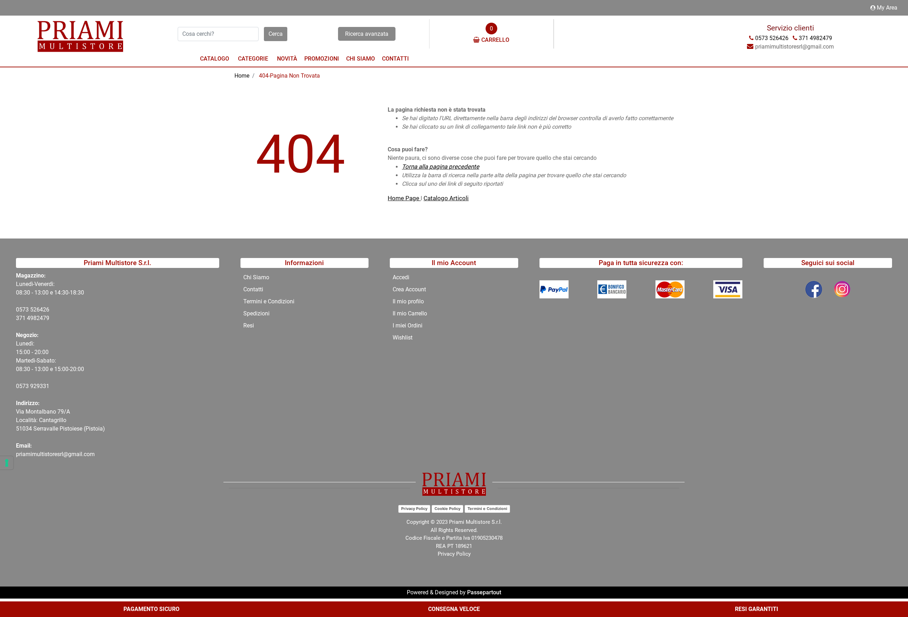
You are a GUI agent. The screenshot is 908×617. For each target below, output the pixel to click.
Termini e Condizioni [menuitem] (268, 301)
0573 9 (24, 386)
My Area (887, 7)
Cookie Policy (447, 508)
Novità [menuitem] (287, 58)
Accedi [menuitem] (401, 277)
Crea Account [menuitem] (409, 289)
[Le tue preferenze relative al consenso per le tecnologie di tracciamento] (6, 463)
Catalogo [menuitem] (214, 58)
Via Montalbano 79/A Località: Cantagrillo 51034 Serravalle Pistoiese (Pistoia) (60, 420)
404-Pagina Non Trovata (289, 75)
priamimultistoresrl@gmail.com (55, 454)
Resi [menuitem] (248, 325)
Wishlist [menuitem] (403, 337)
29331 (41, 386)
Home (241, 75)
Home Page (404, 198)
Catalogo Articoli (446, 198)
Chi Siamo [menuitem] (360, 58)
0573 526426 (32, 309)
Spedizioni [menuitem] (256, 313)
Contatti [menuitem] (395, 58)
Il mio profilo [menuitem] (408, 301)
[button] (275, 34)
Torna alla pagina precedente (440, 166)
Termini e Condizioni (487, 508)
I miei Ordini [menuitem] (407, 325)
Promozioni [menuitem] (321, 58)
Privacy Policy (414, 508)
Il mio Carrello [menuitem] (410, 313)
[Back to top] (888, 590)
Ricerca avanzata (366, 33)
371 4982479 (32, 318)
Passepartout (484, 592)
